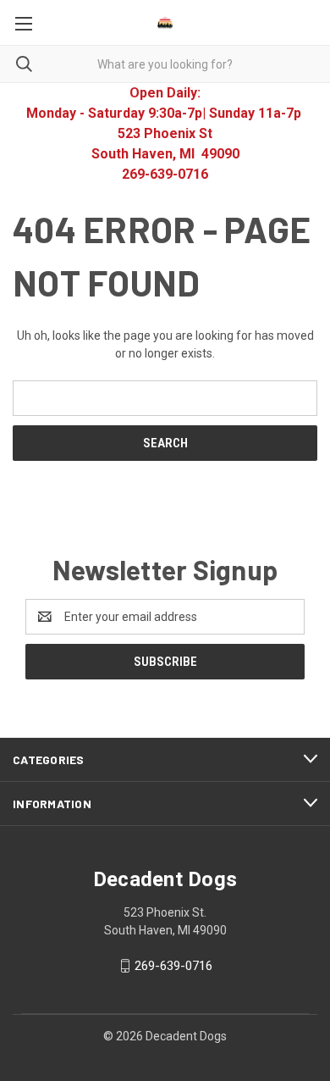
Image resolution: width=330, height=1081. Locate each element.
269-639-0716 (173, 965)
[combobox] (165, 64)
